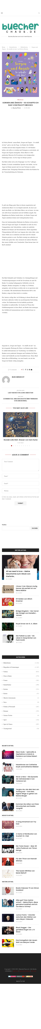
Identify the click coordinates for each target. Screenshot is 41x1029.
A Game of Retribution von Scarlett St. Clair (26, 835)
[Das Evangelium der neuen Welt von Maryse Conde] (8, 943)
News (21, 702)
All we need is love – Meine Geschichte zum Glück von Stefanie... (18, 574)
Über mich (33, 971)
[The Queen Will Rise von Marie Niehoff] (8, 874)
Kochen (21, 689)
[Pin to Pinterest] (29, 370)
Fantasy (21, 672)
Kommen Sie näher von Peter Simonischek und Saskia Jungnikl (27, 806)
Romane (21, 711)
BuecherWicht (17, 108)
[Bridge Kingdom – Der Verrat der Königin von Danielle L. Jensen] (8, 614)
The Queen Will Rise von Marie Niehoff (25, 872)
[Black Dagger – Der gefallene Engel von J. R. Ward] (8, 931)
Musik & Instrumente (21, 698)
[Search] (39, 13)
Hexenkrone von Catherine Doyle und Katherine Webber (27, 766)
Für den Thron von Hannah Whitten (26, 860)
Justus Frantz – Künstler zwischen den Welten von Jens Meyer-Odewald (26, 917)
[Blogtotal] (29, 976)
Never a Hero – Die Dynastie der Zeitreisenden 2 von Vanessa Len (27, 779)
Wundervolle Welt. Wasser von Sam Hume (21, 440)
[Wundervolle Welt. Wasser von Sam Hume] (20, 424)
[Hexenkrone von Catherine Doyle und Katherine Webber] (8, 768)
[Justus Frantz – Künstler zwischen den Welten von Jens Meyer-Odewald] (8, 918)
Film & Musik (21, 676)
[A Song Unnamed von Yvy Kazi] (8, 825)
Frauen (21, 680)
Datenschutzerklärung (24, 971)
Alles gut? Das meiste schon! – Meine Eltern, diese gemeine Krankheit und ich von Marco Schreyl (27, 903)
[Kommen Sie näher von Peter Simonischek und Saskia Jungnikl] (8, 807)
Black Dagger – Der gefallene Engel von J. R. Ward (25, 930)
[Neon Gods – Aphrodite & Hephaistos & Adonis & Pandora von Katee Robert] (8, 755)
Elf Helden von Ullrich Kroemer (24, 600)
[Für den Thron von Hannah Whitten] (8, 862)
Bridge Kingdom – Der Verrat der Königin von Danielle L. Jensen (27, 613)
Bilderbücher (24, 47)
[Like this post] (23, 370)
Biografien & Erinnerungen (21, 667)
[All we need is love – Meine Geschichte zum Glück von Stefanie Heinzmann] (20, 567)
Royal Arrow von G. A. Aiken (26, 624)
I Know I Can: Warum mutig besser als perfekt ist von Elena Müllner (26, 588)
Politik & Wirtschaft (21, 707)
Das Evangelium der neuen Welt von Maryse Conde (26, 941)
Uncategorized (21, 728)
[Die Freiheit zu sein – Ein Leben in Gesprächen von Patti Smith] (8, 639)
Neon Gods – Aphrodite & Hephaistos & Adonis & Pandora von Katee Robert (26, 754)
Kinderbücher (13, 47)
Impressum (15, 971)
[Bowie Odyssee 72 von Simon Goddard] (8, 891)
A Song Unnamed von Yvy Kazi (26, 823)
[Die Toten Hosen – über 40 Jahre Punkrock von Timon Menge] (8, 849)
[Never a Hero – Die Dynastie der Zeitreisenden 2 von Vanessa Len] (8, 780)
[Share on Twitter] (27, 370)
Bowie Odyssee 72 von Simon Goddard (27, 889)
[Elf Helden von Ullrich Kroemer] (8, 602)
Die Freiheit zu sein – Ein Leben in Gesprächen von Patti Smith (26, 638)
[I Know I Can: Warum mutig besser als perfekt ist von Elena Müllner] (8, 589)
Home (3, 47)
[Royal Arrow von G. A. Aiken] (8, 627)
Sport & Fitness (21, 724)
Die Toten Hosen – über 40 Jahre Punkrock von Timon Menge (26, 848)
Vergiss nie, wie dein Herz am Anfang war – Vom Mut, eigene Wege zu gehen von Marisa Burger (27, 792)
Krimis (21, 693)
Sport (21, 720)
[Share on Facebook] (25, 370)
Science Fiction (21, 715)
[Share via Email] (31, 370)
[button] (3, 429)
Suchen (4, 525)
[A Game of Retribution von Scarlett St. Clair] (8, 837)
